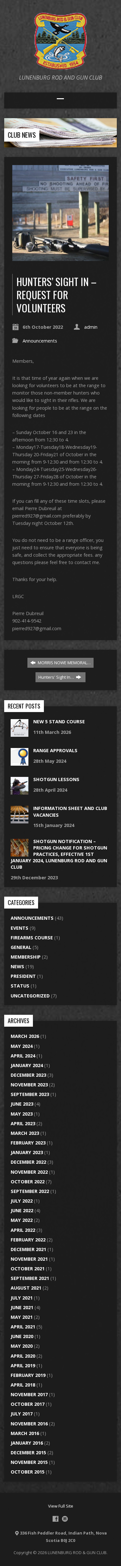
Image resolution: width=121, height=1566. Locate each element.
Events (19, 928)
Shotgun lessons (56, 779)
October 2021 (28, 1269)
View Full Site (60, 1506)
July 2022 (22, 1201)
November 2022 (29, 1172)
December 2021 (28, 1249)
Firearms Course (32, 938)
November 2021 (29, 1259)
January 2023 (27, 1152)
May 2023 (22, 1114)
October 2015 (28, 1472)
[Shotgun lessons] (19, 791)
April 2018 (23, 1385)
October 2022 (28, 1182)
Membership (26, 957)
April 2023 (23, 1123)
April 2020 (23, 1356)
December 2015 (28, 1452)
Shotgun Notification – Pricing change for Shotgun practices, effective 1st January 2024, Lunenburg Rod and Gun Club (59, 854)
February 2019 (28, 1375)
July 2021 (22, 1298)
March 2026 (25, 1036)
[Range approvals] (19, 762)
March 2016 (25, 1433)
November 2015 (29, 1462)
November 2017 (29, 1394)
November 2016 (29, 1424)
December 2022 (28, 1162)
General (21, 947)
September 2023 (30, 1094)
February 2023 (28, 1143)
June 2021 (22, 1307)
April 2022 (23, 1230)
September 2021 (30, 1278)
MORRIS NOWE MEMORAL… (64, 663)
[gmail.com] (65, 1519)
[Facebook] (55, 1519)
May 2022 (22, 1220)
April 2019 (23, 1365)
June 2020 (22, 1336)
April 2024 (23, 1056)
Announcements (40, 341)
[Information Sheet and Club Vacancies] (19, 820)
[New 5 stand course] (19, 733)
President (23, 976)
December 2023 (28, 1075)
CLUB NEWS (22, 135)
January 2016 (27, 1443)
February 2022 (28, 1240)
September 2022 (30, 1191)
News (17, 966)
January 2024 (27, 1065)
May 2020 (22, 1346)
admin (90, 327)
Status (20, 986)
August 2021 (26, 1288)
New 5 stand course (59, 721)
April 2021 (23, 1327)
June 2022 (22, 1210)
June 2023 (22, 1104)
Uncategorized (30, 996)
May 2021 (22, 1317)
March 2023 (25, 1133)
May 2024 (22, 1046)
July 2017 (22, 1414)
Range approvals (55, 750)
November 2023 (29, 1085)
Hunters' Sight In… (56, 677)
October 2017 (28, 1404)
